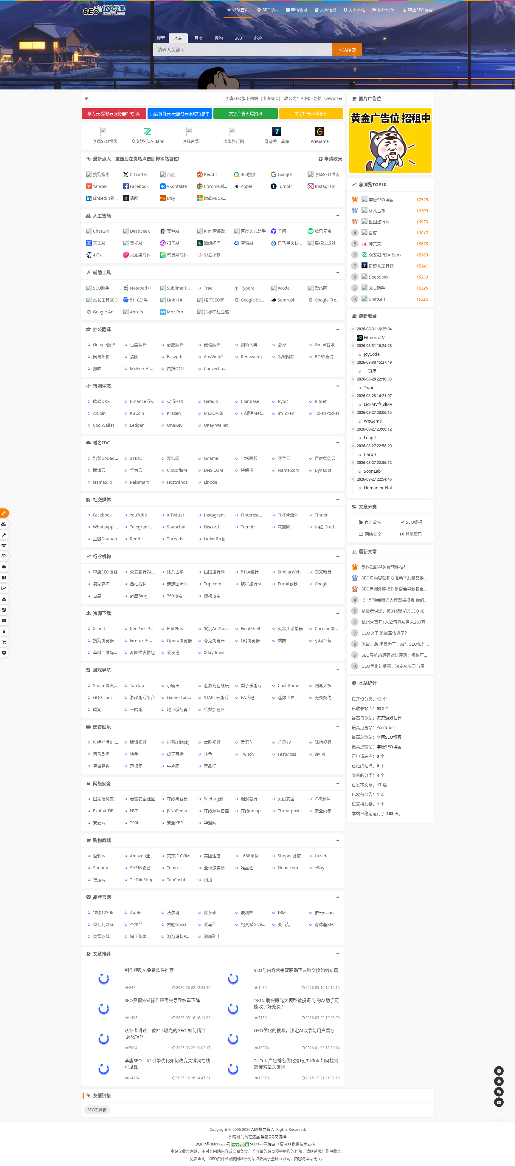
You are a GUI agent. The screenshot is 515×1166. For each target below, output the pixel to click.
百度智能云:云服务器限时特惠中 (180, 113)
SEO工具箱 (97, 1109)
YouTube (385, 727)
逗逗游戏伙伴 (389, 718)
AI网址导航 (260, 1129)
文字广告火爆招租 (245, 113)
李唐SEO (283, 1144)
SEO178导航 (260, 1144)
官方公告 (372, 522)
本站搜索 (347, 49)
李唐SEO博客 (389, 737)
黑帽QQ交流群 (273, 1136)
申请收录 (333, 159)
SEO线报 (413, 522)
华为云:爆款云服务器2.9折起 (113, 113)
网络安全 (372, 534)
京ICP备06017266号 (213, 1144)
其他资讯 (413, 534)
